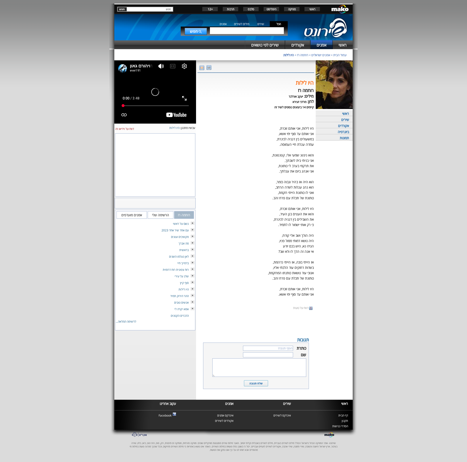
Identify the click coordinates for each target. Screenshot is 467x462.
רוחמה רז (302, 55)
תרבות (230, 9)
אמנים (223, 24)
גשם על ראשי (181, 224)
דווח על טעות (301, 308)
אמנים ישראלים (320, 55)
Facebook (165, 415)
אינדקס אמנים (225, 415)
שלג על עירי (182, 276)
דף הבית (343, 415)
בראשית (184, 250)
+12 (210, 9)
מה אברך (184, 243)
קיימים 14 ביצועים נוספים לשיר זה (294, 107)
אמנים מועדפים (131, 215)
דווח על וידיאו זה (124, 129)
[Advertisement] (256, 323)
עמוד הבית (340, 55)
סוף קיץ (184, 283)
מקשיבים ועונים (180, 237)
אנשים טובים (181, 302)
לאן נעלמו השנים (179, 256)
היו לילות (288, 55)
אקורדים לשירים (224, 421)
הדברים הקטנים (180, 316)
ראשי (312, 9)
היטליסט (271, 9)
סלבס (251, 9)
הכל (279, 24)
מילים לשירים (241, 24)
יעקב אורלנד (296, 96)
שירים (260, 24)
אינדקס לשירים (282, 415)
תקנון (345, 421)
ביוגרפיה (343, 131)
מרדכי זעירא (299, 102)
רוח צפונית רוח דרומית (176, 270)
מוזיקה (292, 9)
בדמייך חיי (183, 263)
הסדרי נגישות (340, 426)
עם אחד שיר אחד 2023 (175, 230)
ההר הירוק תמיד (179, 296)
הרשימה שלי (160, 215)
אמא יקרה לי (181, 309)
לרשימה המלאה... (126, 321)
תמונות (344, 138)
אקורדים (343, 125)
